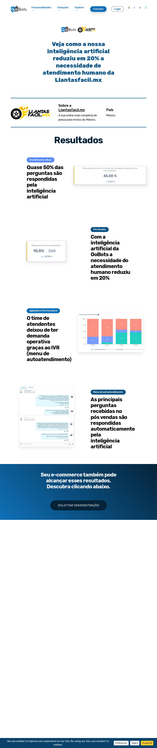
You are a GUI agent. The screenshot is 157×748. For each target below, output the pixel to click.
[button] (78, 505)
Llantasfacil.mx (71, 110)
